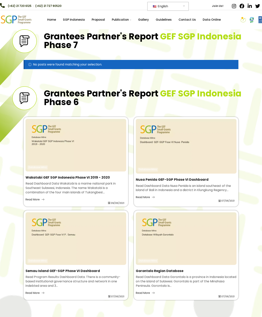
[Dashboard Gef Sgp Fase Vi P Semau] (76, 238)
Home (51, 20)
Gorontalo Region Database (159, 271)
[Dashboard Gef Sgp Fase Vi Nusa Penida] (186, 146)
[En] (16, 19)
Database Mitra (38, 167)
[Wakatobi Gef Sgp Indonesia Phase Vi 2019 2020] (76, 145)
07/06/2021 (228, 200)
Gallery (143, 20)
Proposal (98, 20)
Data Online (212, 20)
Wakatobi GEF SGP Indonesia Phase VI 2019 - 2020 (68, 177)
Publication (120, 20)
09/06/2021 (117, 203)
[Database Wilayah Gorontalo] (186, 238)
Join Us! (217, 6)
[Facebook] (242, 6)
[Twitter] (257, 6)
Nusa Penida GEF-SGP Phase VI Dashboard (172, 179)
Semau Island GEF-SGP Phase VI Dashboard (63, 271)
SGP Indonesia (74, 20)
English (162, 6)
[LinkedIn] (250, 6)
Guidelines (164, 20)
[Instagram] (234, 6)
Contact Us (187, 20)
